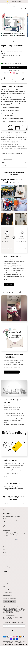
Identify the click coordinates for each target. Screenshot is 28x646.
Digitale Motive (6, 564)
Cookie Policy (6, 584)
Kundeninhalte (6, 589)
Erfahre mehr (9, 284)
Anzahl (2, 57)
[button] (2, 8)
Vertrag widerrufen (9, 601)
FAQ (4, 546)
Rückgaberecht (6, 587)
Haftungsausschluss (7, 595)
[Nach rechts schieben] (16, 41)
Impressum (5, 578)
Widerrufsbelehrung (7, 592)
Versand (6, 55)
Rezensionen (6, 561)
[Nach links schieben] (11, 41)
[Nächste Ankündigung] (25, 4)
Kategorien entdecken (12, 372)
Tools (4, 549)
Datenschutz (6, 581)
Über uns (5, 558)
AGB (4, 575)
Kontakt (4, 552)
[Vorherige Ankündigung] (2, 4)
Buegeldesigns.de (9, 641)
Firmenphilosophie (7, 567)
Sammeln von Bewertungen (9, 598)
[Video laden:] (14, 308)
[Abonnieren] (23, 503)
